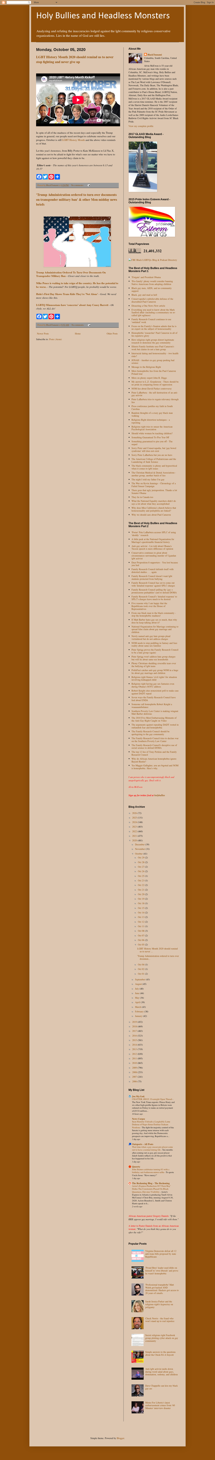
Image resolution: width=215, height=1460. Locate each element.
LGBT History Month (73, 140)
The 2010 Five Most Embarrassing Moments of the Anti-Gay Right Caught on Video (154, 719)
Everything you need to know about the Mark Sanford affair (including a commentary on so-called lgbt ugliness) (154, 312)
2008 (135, 1072)
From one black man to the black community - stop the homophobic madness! (154, 614)
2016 (135, 1035)
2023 (135, 826)
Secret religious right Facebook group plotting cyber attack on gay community (161, 1338)
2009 (135, 1067)
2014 (135, 1044)
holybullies (159, 795)
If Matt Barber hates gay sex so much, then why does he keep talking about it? (154, 621)
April (138, 1002)
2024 (135, 822)
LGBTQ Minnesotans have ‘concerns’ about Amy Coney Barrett (72, 305)
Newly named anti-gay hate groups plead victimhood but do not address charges (151, 637)
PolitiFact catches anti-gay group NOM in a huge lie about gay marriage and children (155, 672)
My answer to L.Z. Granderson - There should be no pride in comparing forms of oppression (155, 383)
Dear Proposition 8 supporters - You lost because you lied (155, 564)
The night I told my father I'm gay (148, 479)
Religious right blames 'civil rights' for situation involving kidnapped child (154, 678)
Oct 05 (141, 944)
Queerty (136, 1166)
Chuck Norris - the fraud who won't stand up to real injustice (159, 1320)
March (138, 1006)
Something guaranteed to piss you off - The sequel (152, 443)
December (140, 844)
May (137, 997)
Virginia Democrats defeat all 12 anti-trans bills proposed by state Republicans (160, 1253)
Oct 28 (141, 862)
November (140, 849)
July (137, 988)
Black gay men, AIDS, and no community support (152, 289)
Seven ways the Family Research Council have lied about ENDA (154, 699)
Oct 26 (141, 871)
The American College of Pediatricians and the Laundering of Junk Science (154, 460)
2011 (135, 1058)
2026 (135, 813)
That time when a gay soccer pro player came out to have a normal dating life (152, 1148)
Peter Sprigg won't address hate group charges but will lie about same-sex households (153, 658)
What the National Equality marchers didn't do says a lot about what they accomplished (154, 502)
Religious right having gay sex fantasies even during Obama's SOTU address (153, 685)
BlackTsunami (154, 54)
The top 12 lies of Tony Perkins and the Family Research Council (154, 753)
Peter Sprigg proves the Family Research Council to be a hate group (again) (155, 651)
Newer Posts (43, 333)
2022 (135, 831)
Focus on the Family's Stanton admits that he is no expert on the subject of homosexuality (154, 328)
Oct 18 (141, 903)
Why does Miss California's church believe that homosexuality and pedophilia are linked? (154, 509)
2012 (135, 1053)
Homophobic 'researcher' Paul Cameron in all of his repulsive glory (154, 334)
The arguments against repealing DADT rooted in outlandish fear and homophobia (155, 726)
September (140, 979)
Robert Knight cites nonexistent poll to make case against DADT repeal (155, 692)
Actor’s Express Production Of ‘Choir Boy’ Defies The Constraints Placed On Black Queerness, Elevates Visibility (151, 1188)
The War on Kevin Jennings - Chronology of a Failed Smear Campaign (154, 485)
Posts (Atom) (55, 339)
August (138, 984)
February (139, 1011)
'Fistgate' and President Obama (146, 277)
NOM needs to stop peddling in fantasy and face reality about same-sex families (154, 644)
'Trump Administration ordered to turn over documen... (158, 957)
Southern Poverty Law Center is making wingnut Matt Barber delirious (155, 712)
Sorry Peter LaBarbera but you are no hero (152, 455)
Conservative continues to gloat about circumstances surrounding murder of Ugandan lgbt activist (154, 555)
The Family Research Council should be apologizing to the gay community (150, 733)
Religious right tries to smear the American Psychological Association (152, 428)
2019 (135, 1021)
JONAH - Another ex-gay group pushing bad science (153, 362)
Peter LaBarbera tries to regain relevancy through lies (155, 401)
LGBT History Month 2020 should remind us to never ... (157, 950)
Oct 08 (141, 930)
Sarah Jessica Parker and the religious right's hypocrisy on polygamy (159, 1304)
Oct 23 (141, 880)
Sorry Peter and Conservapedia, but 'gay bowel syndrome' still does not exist (154, 449)
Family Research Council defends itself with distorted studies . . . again (153, 571)
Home (78, 333)
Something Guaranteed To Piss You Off (150, 437)
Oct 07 (141, 935)
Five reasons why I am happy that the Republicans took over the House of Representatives (149, 606)
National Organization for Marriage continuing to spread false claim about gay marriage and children (155, 629)
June (137, 993)
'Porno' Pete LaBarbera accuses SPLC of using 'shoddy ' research (154, 534)
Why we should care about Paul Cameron (151, 514)
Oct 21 (141, 889)
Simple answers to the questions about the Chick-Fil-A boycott (160, 1353)
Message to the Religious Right (146, 366)
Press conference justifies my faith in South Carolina (152, 408)
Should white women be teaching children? (152, 433)
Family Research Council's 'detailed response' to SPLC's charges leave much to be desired (154, 598)
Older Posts (112, 333)
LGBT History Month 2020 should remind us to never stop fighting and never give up (75, 59)
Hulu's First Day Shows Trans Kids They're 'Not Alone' (67, 294)
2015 (135, 1040)
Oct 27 (141, 866)
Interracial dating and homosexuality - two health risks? (155, 355)
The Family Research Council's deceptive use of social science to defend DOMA (154, 747)
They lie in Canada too (142, 497)
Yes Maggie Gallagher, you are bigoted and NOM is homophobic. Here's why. (155, 767)
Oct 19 (141, 898)
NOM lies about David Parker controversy (152, 388)
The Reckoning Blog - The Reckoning (151, 1183)
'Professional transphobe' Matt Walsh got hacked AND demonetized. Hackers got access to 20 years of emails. (162, 1289)
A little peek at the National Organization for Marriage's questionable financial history (153, 541)
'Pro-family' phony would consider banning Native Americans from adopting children (152, 283)
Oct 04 (141, 964)
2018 (135, 1026)
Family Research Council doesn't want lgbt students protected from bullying (152, 577)
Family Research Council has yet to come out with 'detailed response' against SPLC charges (153, 584)
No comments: (77, 185)
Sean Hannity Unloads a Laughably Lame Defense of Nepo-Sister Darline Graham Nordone (151, 1124)
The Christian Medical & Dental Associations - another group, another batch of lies (154, 474)
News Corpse (138, 1119)
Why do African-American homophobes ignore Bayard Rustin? (154, 760)
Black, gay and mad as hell (144, 294)
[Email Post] (88, 185)
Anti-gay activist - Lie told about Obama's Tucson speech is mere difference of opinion (152, 547)
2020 (135, 840)
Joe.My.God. (138, 1096)
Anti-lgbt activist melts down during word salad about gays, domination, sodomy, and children (161, 1371)
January (139, 1016)
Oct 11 (141, 926)
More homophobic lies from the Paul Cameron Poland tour (154, 372)
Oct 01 (141, 973)
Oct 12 (141, 921)
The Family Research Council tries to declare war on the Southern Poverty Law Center (155, 740)
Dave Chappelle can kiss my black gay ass (161, 1387)
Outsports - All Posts (142, 1144)
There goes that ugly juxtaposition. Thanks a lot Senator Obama (154, 492)
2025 (135, 817)
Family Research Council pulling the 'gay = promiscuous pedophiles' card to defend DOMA (154, 591)
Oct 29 (141, 857)
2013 (135, 1049)
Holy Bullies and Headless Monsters (103, 16)
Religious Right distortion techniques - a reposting (151, 421)
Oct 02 (141, 969)
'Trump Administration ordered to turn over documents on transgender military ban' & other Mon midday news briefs (76, 199)
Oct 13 (141, 917)
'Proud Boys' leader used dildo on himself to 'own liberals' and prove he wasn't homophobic (161, 1270)
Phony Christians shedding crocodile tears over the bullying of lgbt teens (154, 665)
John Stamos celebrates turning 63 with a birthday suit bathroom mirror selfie (150, 1171)
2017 (135, 1030)
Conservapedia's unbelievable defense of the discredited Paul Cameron (152, 300)
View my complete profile (140, 126)
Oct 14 (141, 912)
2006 (135, 1081)
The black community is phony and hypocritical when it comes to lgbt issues (154, 467)
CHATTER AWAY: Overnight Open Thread (152, 1099)
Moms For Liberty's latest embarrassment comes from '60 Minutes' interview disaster (160, 1405)
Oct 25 (141, 876)
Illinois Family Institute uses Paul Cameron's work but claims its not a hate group (153, 348)
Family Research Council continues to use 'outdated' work (151, 321)
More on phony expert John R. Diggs (149, 377)
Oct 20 (141, 894)
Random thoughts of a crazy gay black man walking (152, 414)
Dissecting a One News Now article (148, 305)
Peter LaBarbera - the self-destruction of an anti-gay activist (155, 394)
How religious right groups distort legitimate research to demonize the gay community (153, 341)
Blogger (120, 1438)
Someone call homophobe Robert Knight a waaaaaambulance (152, 706)
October (139, 853)
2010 (135, 1063)
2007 (135, 1076)
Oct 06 (141, 940)
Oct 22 (141, 885)
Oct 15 (141, 908)
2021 (135, 835)
